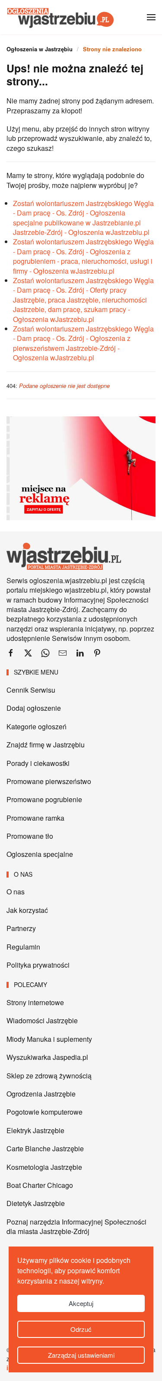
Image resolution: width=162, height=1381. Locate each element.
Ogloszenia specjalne (39, 854)
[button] (151, 17)
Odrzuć (81, 1329)
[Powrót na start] (60, 17)
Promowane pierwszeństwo (48, 781)
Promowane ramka (35, 818)
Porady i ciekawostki (38, 763)
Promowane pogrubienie (44, 799)
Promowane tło (29, 836)
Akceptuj (81, 1303)
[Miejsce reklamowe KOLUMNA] (81, 467)
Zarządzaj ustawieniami (81, 1354)
